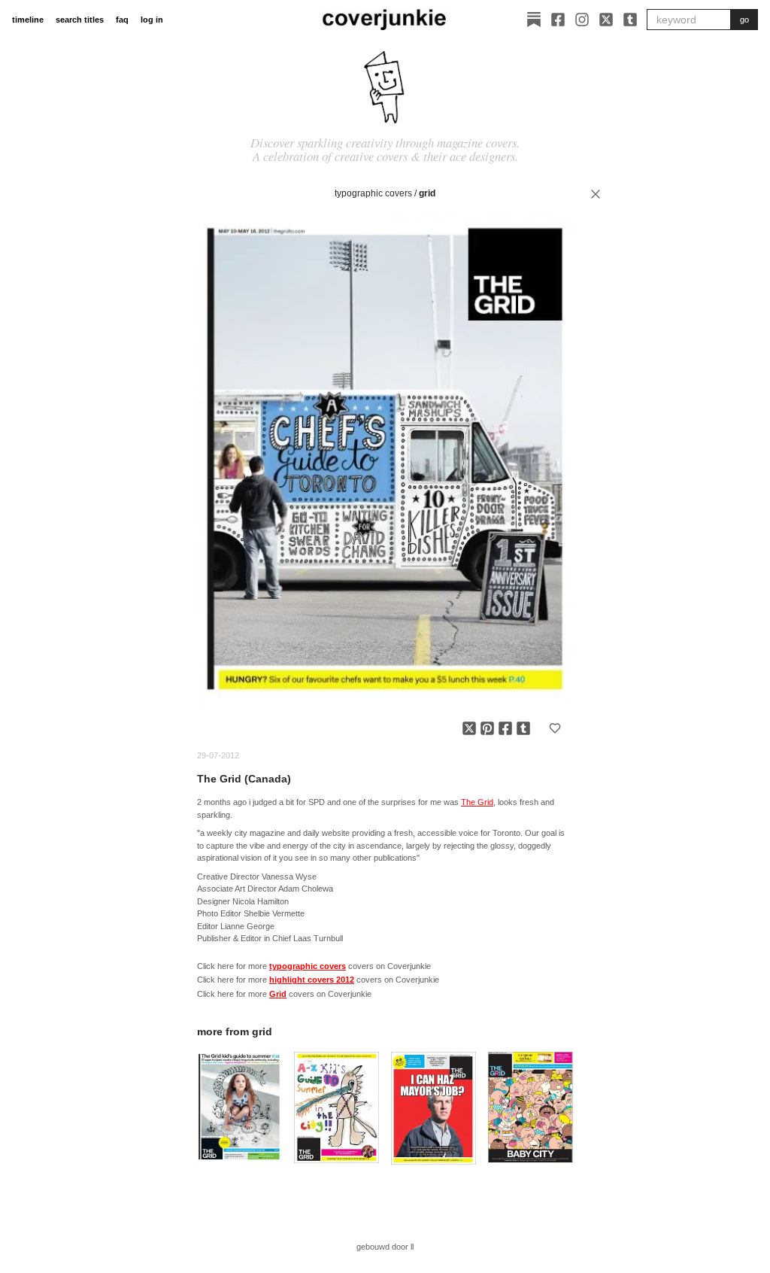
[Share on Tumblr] (523, 728)
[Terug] (595, 194)
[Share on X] (469, 728)
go (744, 19)
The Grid (477, 802)
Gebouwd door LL (385, 1246)
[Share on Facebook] (505, 728)
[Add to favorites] (555, 728)
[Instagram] (582, 19)
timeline (28, 19)
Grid (427, 193)
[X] (606, 19)
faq (122, 19)
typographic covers (373, 193)
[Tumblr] (630, 19)
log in (152, 19)
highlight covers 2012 (311, 979)
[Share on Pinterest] (487, 728)
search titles (80, 19)
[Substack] (533, 19)
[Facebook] (557, 19)
